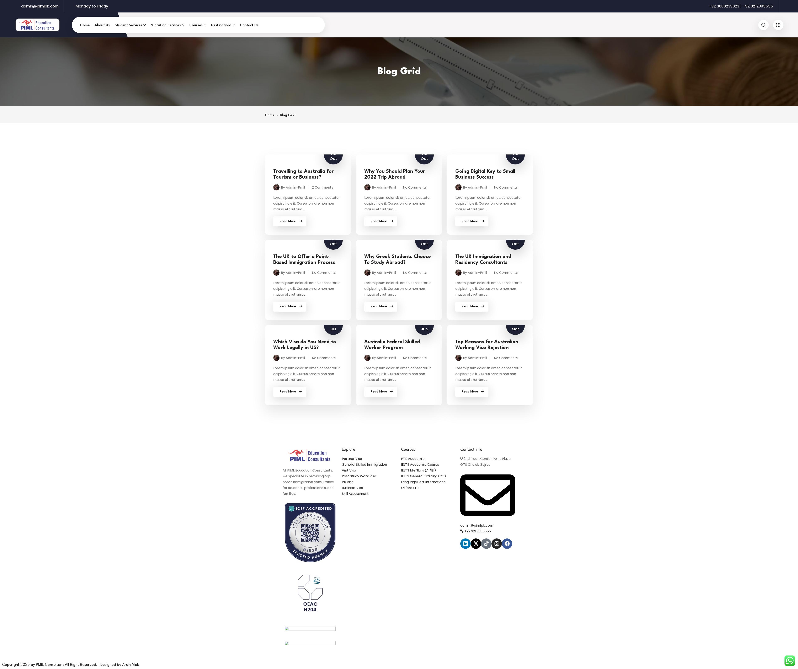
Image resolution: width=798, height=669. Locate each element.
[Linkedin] (465, 543)
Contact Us (249, 25)
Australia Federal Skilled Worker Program (392, 344)
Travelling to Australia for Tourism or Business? (303, 174)
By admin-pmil (293, 187)
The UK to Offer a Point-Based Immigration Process (304, 259)
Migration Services (166, 25)
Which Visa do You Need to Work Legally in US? (304, 344)
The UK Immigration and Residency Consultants (483, 259)
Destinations (221, 25)
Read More (288, 221)
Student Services (128, 25)
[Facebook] (507, 543)
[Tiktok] (486, 543)
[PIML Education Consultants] (37, 24)
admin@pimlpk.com (40, 6)
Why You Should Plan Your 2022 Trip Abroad (394, 174)
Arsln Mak (130, 665)
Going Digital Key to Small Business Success (485, 174)
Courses (196, 25)
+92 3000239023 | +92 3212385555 (741, 6)
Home (85, 25)
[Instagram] (496, 543)
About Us (102, 25)
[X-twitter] (476, 543)
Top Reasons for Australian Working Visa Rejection (486, 344)
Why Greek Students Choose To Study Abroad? (397, 259)
